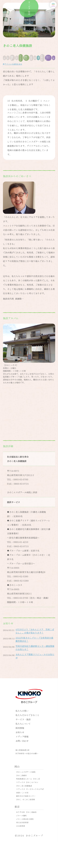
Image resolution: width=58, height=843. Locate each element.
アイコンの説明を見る (13, 64)
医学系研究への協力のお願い (27, 753)
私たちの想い (22, 710)
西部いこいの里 (22, 792)
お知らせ (20, 732)
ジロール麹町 (21, 815)
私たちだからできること (27, 715)
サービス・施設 (23, 719)
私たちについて (23, 723)
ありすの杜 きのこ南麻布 (26, 812)
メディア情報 (22, 736)
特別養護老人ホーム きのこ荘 (28, 779)
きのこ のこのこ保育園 (25, 799)
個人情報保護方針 (23, 750)
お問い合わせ (22, 740)
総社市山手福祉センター (25, 796)
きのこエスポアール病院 (25, 772)
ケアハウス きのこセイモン (27, 782)
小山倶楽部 (20, 826)
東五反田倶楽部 (22, 822)
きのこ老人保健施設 (24, 786)
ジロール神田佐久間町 (25, 819)
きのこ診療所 (21, 775)
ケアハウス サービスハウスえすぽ (30, 789)
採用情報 (20, 728)
